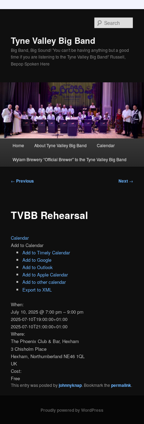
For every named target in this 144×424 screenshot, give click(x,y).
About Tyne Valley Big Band (60, 145)
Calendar (106, 145)
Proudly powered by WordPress (72, 410)
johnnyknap (70, 385)
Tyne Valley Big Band (53, 40)
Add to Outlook (37, 267)
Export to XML (37, 289)
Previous (22, 181)
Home (18, 145)
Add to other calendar (44, 282)
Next (125, 181)
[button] (27, 245)
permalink (121, 385)
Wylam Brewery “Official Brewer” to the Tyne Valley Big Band (70, 159)
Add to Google (36, 260)
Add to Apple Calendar (45, 274)
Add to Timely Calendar (46, 252)
